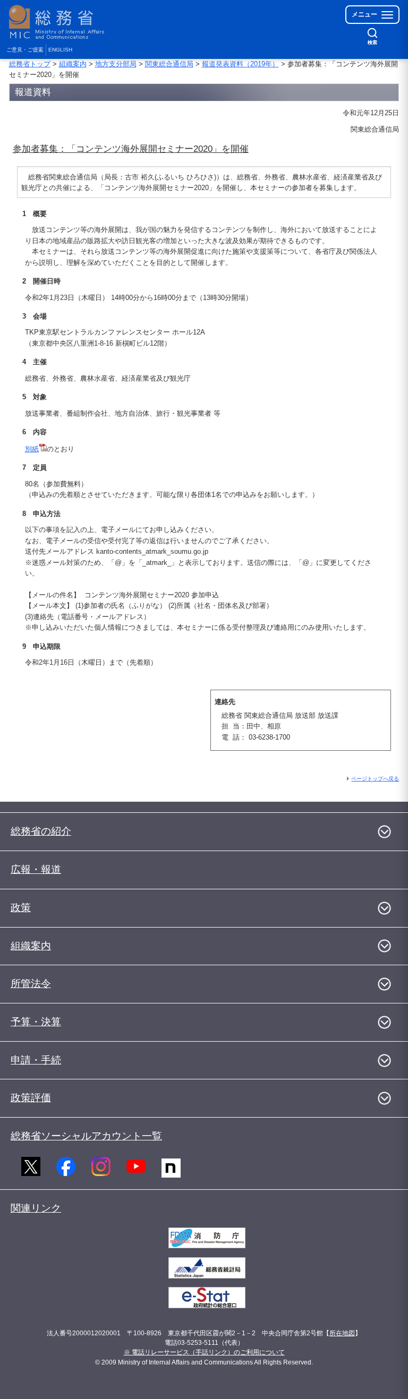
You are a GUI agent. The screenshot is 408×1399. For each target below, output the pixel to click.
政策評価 (31, 1097)
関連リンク (36, 1208)
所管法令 (31, 983)
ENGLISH (60, 50)
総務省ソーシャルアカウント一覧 (86, 1135)
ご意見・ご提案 (25, 50)
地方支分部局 (116, 64)
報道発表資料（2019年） (240, 64)
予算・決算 (36, 1021)
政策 (21, 907)
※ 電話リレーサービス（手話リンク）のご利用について (204, 1352)
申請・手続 (36, 1060)
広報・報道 (36, 869)
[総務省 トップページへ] (59, 22)
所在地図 (342, 1333)
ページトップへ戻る (375, 779)
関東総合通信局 (169, 64)
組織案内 (73, 64)
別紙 (32, 449)
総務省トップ (29, 64)
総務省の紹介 (41, 831)
